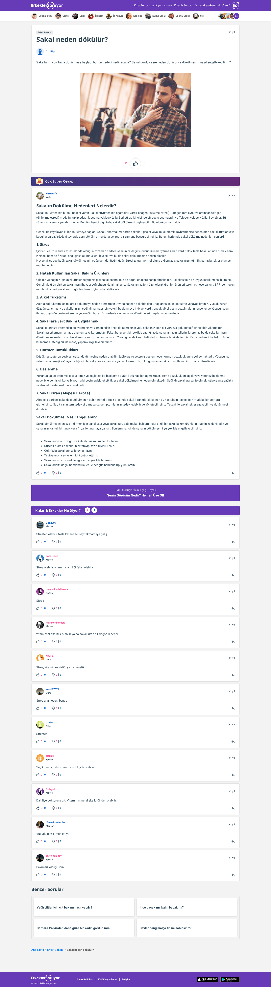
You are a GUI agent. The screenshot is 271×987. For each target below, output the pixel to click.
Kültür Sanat (158, 15)
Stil (202, 15)
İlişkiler (99, 15)
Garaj (82, 15)
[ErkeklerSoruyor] (49, 978)
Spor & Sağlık (182, 15)
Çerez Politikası (85, 979)
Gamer (65, 15)
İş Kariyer (117, 15)
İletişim (126, 979)
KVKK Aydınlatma (107, 979)
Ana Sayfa (37, 949)
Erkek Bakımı (45, 15)
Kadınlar (137, 15)
